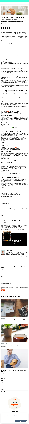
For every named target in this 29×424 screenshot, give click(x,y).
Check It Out (15, 243)
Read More (25, 0)
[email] (9, 28)
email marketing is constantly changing (10, 80)
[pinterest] (7, 28)
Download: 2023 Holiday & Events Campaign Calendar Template (12, 21)
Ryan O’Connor (4, 30)
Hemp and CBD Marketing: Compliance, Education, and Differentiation (12, 345)
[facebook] (1, 28)
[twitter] (5, 28)
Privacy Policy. (5, 416)
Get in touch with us (4, 229)
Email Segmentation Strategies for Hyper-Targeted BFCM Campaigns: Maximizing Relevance (13, 320)
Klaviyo (8, 111)
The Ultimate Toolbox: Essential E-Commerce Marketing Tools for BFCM (14, 371)
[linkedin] (3, 28)
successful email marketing (12, 85)
